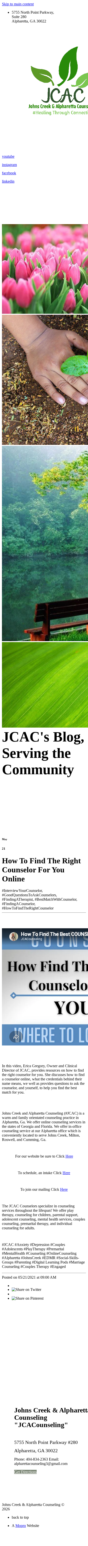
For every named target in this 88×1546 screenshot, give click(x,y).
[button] (25, 1472)
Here (69, 1156)
